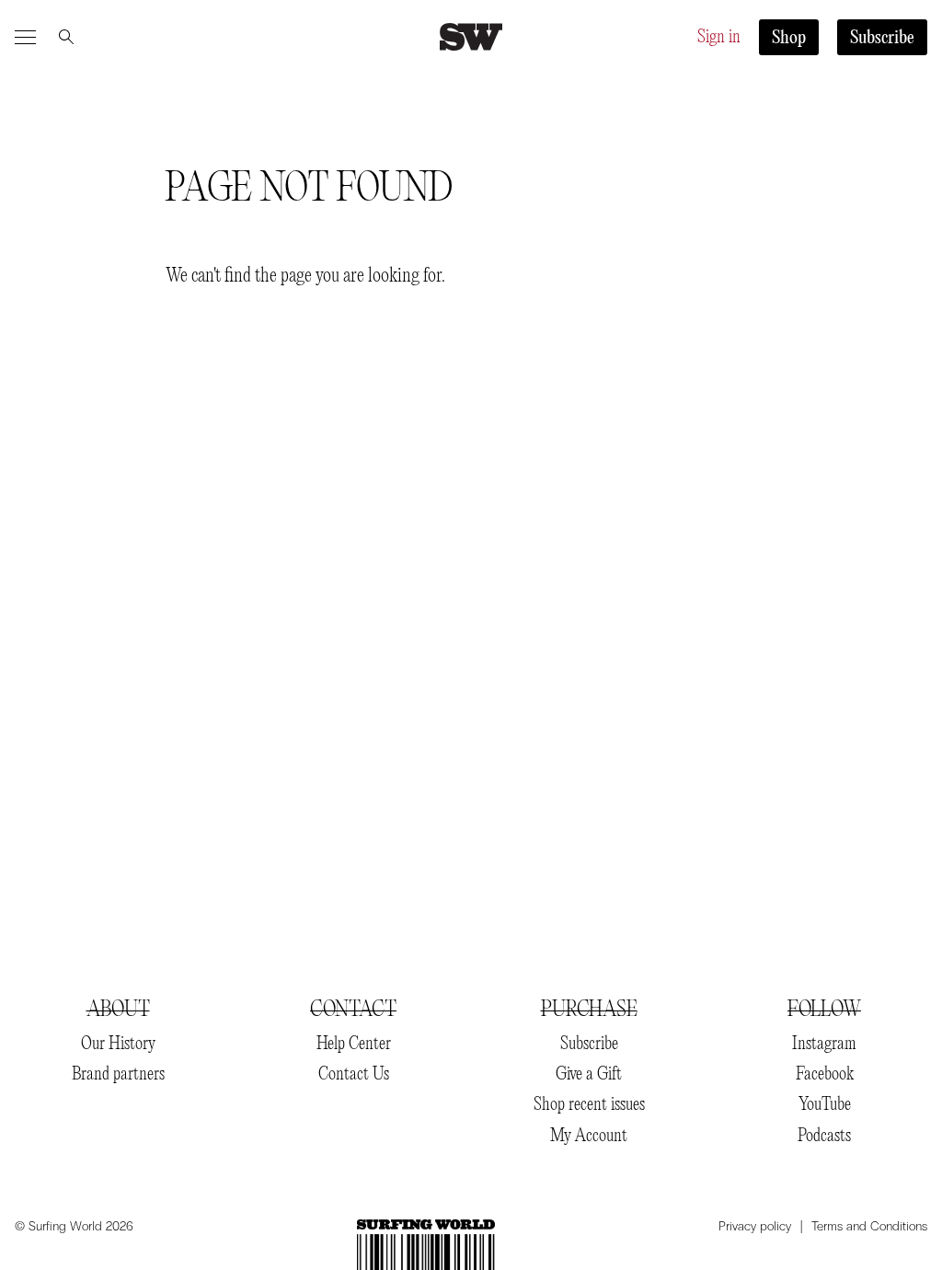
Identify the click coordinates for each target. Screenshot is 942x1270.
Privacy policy (754, 1226)
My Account (588, 1136)
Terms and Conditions (869, 1226)
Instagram (824, 1044)
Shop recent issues (589, 1105)
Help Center (353, 1044)
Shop (789, 38)
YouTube (824, 1105)
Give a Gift (589, 1074)
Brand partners (118, 1074)
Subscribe (882, 38)
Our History (118, 1044)
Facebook (825, 1074)
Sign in (719, 37)
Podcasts (824, 1136)
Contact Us (353, 1074)
